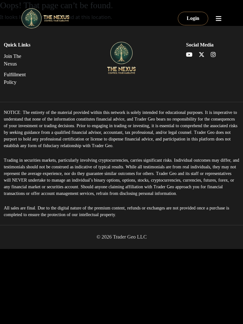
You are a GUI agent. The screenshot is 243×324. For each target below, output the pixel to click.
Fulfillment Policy (15, 78)
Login (193, 18)
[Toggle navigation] (218, 18)
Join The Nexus (12, 59)
